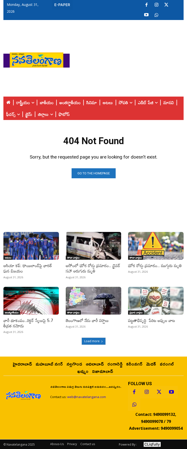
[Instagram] (156, 5)
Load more (92, 341)
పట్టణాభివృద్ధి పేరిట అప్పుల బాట (151, 320)
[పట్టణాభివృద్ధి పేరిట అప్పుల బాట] (156, 301)
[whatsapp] (156, 15)
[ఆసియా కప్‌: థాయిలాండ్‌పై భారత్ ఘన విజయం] (31, 246)
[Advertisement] (128, 59)
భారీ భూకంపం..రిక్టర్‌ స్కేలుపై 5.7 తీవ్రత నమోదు (28, 323)
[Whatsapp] (134, 405)
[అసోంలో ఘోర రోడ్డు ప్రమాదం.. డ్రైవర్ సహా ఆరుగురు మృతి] (93, 246)
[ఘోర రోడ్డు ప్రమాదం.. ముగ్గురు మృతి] (156, 246)
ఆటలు (8, 257)
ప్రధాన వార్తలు (136, 312)
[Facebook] (146, 5)
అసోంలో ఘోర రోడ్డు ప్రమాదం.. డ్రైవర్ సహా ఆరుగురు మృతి (93, 268)
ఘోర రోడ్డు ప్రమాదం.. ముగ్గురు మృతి (155, 265)
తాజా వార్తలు (73, 257)
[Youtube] (146, 15)
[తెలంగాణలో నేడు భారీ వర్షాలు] (93, 301)
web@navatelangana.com (86, 397)
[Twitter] (166, 5)
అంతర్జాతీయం (12, 312)
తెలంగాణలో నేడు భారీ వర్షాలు (87, 320)
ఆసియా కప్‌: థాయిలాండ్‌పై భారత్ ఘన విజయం (27, 268)
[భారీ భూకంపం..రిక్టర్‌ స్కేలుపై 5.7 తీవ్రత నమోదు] (31, 301)
